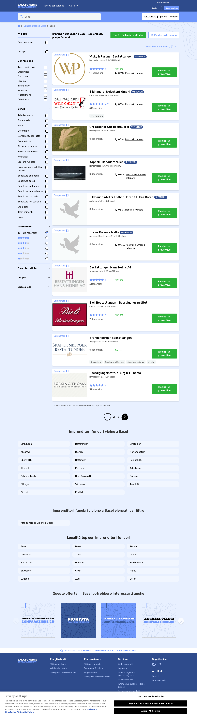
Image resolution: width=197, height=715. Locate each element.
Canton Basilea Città (35, 25)
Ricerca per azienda (53, 5)
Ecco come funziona (93, 668)
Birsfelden (135, 444)
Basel (78, 546)
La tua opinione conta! (100, 650)
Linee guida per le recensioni (63, 672)
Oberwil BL (26, 460)
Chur (78, 570)
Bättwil (25, 492)
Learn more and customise (150, 696)
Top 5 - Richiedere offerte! (128, 35)
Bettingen (80, 460)
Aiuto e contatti (125, 664)
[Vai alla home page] (29, 6)
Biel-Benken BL (83, 476)
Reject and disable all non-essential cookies (151, 703)
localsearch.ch (159, 680)
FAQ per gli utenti (58, 664)
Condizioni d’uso (125, 680)
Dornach (134, 476)
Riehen (79, 452)
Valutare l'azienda (58, 668)
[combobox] (62, 16)
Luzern (133, 554)
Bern (23, 546)
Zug (77, 578)
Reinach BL (136, 460)
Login (154, 8)
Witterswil (80, 484)
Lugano (25, 578)
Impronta (122, 668)
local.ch (155, 676)
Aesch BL (135, 484)
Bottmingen (81, 444)
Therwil (25, 468)
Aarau (133, 570)
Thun (78, 554)
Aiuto (72, 5)
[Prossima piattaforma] (181, 621)
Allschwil (25, 452)
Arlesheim (135, 468)
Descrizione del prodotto (129, 691)
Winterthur (26, 562)
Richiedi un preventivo (164, 72)
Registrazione (172, 8)
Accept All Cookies (150, 711)
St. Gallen (26, 570)
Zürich (133, 546)
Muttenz (80, 468)
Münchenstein (137, 452)
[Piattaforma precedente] (16, 621)
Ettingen (25, 484)
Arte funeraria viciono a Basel (37, 522)
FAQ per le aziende (92, 664)
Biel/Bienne (136, 562)
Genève (79, 562)
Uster (133, 578)
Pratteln (79, 492)
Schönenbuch (28, 476)
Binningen (26, 444)
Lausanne (26, 554)
